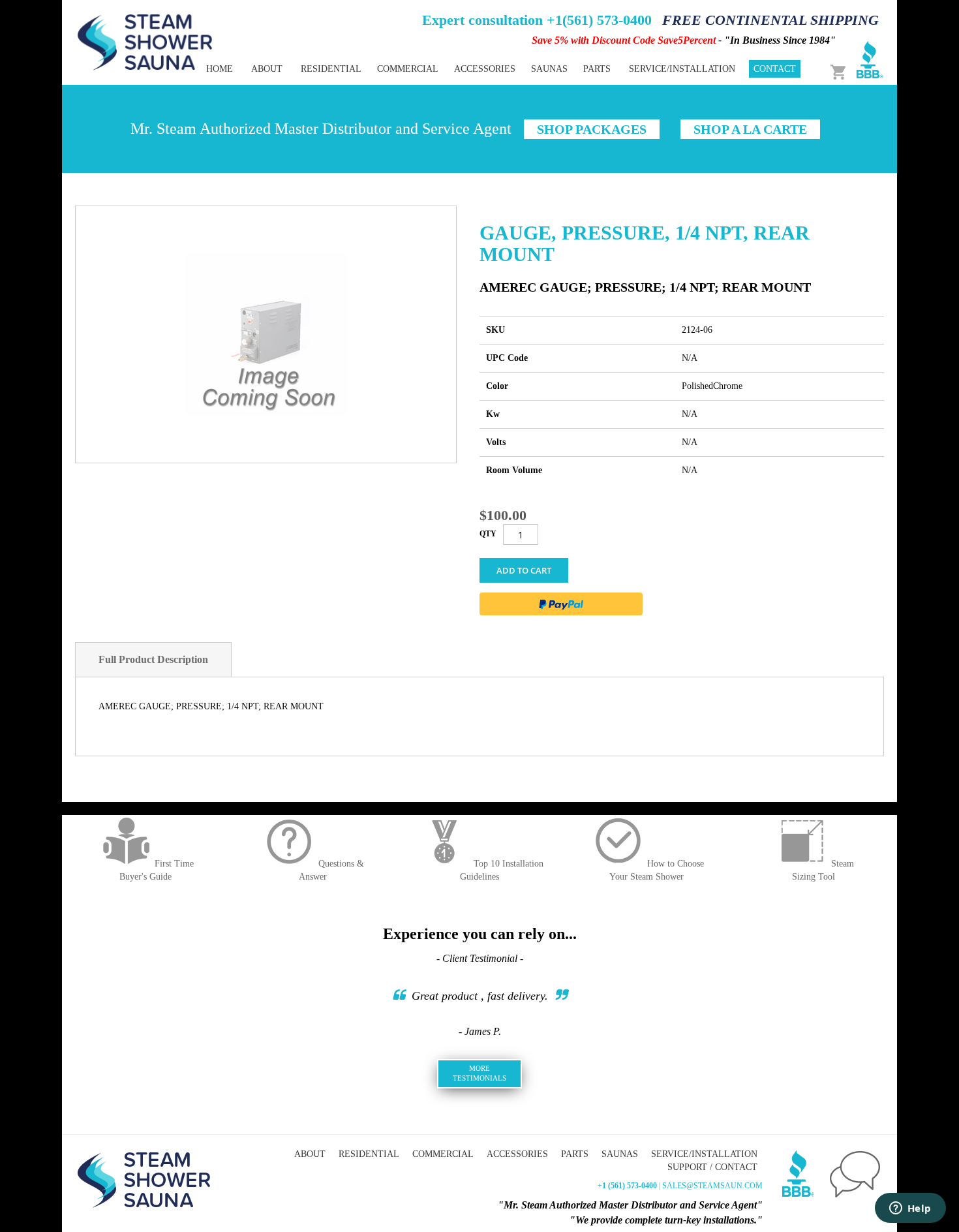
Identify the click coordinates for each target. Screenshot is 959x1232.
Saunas (619, 1154)
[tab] (153, 659)
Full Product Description (153, 659)
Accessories (517, 1154)
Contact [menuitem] (775, 69)
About (310, 1154)
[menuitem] (331, 69)
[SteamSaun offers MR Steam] (145, 41)
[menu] (434, 69)
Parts (574, 1154)
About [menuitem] (266, 69)
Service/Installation (704, 1154)
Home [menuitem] (219, 69)
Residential (369, 1154)
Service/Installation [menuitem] (682, 69)
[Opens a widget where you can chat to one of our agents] (910, 1209)
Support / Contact (712, 1167)
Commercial (443, 1154)
